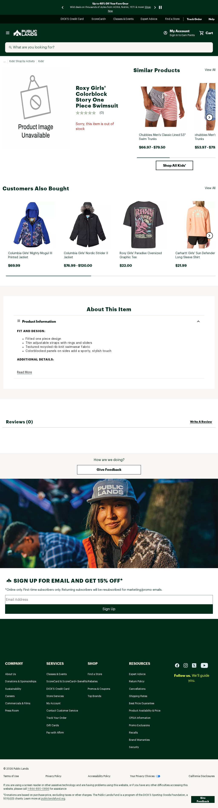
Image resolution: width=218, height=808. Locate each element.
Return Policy (136, 681)
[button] (209, 117)
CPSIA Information (140, 718)
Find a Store (172, 19)
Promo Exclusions (139, 725)
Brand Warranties (139, 740)
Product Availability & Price (144, 710)
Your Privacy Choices (142, 776)
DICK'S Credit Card (73, 19)
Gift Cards (52, 725)
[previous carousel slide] (62, 7)
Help (212, 19)
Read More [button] (24, 372)
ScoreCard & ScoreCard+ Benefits (66, 681)
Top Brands (94, 696)
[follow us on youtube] (204, 665)
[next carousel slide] (155, 7)
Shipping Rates (138, 696)
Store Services (55, 696)
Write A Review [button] (201, 421)
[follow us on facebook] (179, 665)
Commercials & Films (17, 703)
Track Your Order (56, 718)
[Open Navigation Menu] (8, 33)
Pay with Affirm (55, 732)
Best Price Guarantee (141, 703)
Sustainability (13, 689)
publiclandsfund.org (53, 798)
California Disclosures (202, 776)
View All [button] (210, 70)
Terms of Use (11, 776)
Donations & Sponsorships (20, 681)
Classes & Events (123, 19)
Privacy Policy (53, 776)
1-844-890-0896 (38, 789)
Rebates (93, 681)
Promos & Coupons (99, 689)
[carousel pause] (160, 7)
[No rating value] (88, 113)
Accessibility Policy (99, 776)
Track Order (194, 19)
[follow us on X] (196, 665)
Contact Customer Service (62, 710)
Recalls (133, 732)
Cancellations (137, 689)
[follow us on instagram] (187, 665)
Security (134, 747)
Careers (9, 696)
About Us (10, 674)
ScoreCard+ (99, 19)
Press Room (12, 710)
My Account (53, 703)
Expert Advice (149, 19)
